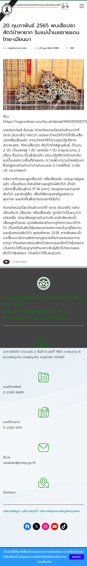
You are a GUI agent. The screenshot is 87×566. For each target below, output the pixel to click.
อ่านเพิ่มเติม (44, 562)
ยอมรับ (76, 557)
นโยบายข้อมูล (11, 511)
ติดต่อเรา (9, 492)
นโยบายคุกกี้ (29, 511)
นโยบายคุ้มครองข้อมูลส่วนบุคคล (60, 511)
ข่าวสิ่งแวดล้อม (20, 261)
